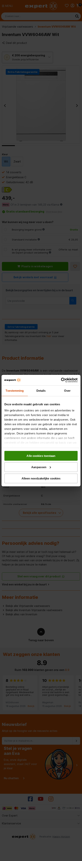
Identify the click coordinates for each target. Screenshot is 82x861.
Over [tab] (67, 390)
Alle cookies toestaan (41, 455)
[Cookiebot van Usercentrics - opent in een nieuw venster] (61, 380)
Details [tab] (41, 390)
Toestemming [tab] (15, 390)
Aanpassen (38, 467)
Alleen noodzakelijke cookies (41, 478)
